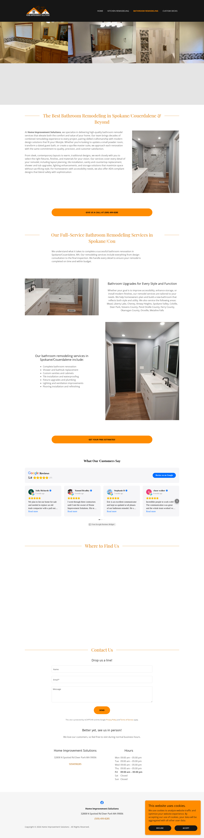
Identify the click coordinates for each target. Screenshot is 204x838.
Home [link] (100, 11)
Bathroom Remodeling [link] (145, 11)
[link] (38, 10)
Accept (186, 828)
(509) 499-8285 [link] (102, 818)
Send (101, 710)
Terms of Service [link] (126, 720)
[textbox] (102, 669)
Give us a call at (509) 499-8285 (102, 212)
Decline (159, 828)
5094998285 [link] (75, 764)
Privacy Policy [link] (111, 720)
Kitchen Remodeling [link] (118, 11)
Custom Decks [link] (170, 11)
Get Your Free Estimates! (102, 439)
